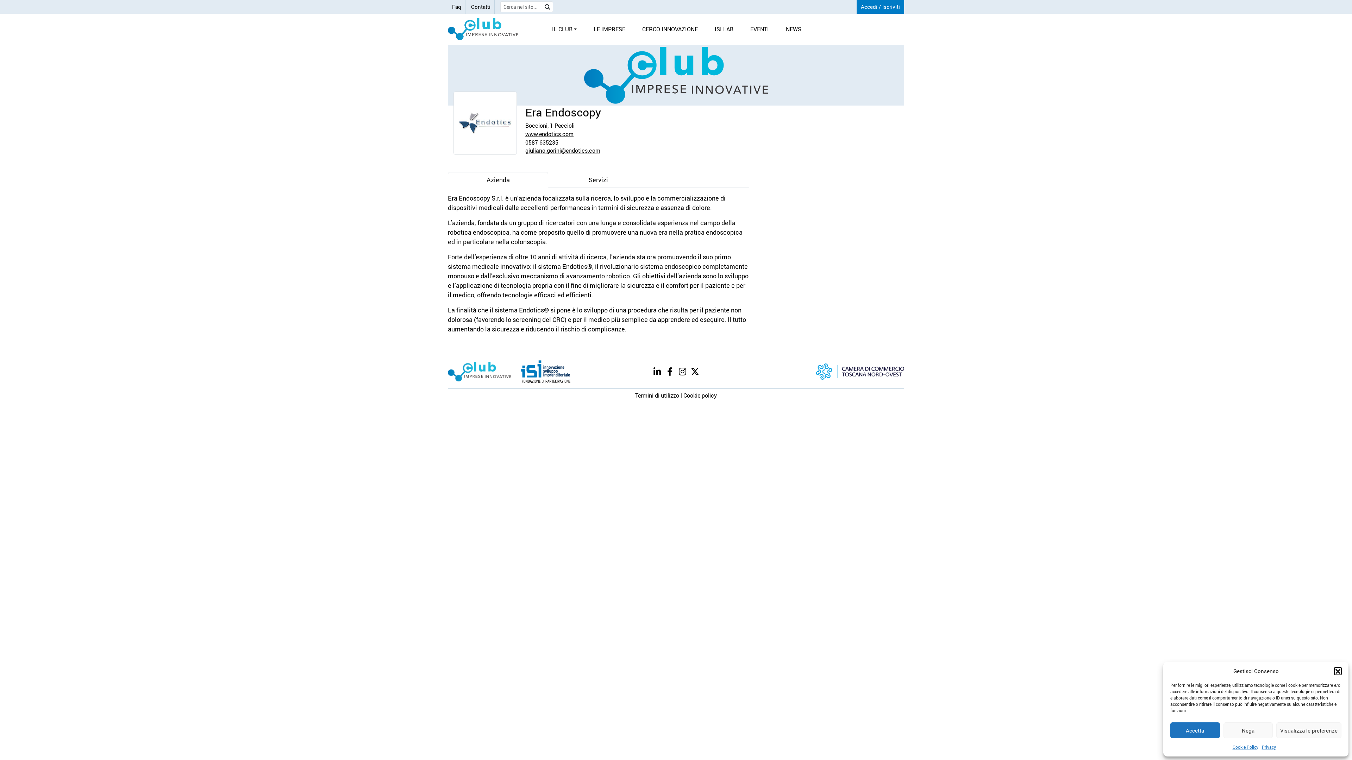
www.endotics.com (549, 134)
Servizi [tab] (598, 180)
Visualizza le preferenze (1309, 730)
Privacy (1269, 747)
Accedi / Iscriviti (880, 6)
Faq (456, 6)
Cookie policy (700, 395)
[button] (1337, 670)
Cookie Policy (1245, 747)
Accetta (1195, 730)
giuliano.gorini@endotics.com (562, 150)
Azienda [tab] (498, 180)
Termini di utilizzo (657, 395)
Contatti (480, 6)
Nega (1248, 730)
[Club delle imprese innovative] (483, 29)
